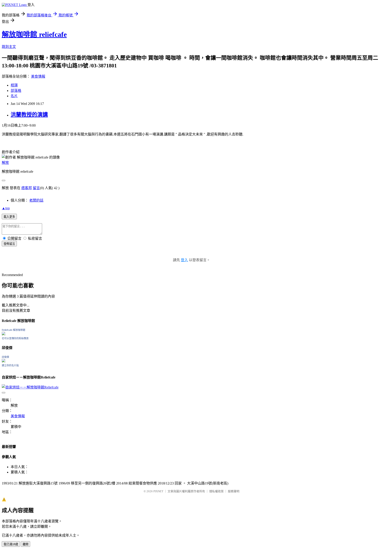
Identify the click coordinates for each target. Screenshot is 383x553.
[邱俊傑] (3, 361)
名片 (14, 96)
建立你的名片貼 (10, 365)
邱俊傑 (5, 357)
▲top (6, 208)
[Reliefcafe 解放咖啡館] (3, 334)
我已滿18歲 (11, 544)
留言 (36, 188)
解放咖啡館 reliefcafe (34, 34)
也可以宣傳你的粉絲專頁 (15, 338)
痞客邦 (26, 188)
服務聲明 (233, 491)
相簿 (14, 85)
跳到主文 (9, 47)
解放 (5, 163)
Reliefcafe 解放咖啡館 (13, 330)
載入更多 (9, 216)
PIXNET (158, 491)
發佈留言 (9, 243)
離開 (25, 544)
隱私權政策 (216, 491)
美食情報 (38, 76)
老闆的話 (36, 200)
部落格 (16, 90)
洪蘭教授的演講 (29, 115)
